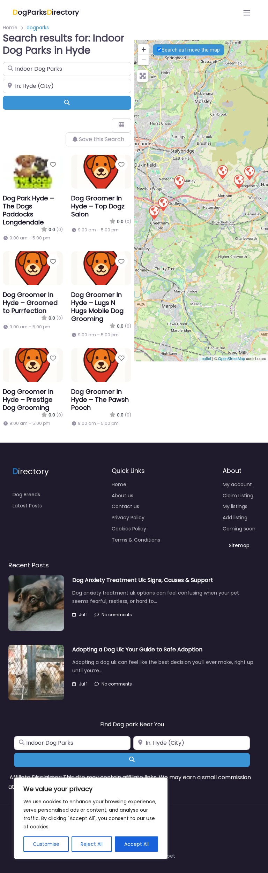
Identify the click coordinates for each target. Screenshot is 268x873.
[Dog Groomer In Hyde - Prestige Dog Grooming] (249, 172)
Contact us (125, 506)
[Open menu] (246, 13)
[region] (91, 818)
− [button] (143, 59)
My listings (235, 506)
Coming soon (239, 528)
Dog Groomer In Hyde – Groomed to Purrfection (30, 302)
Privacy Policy (128, 517)
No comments (117, 615)
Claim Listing (238, 495)
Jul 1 (83, 615)
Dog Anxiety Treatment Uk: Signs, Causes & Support (142, 580)
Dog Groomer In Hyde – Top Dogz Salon (98, 206)
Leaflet (205, 358)
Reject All (92, 844)
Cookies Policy (129, 528)
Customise (46, 844)
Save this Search (100, 139)
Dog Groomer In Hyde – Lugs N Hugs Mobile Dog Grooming (97, 306)
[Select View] (121, 125)
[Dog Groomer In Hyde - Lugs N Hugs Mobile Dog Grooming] (154, 212)
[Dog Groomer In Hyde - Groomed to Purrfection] (179, 182)
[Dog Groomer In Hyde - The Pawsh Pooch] (238, 181)
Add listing (235, 517)
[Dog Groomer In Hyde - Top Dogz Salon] (163, 204)
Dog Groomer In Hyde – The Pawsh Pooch (100, 399)
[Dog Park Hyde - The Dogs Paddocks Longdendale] (222, 172)
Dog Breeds (26, 494)
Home (10, 27)
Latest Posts (27, 505)
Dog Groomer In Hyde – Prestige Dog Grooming (28, 399)
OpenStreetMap (231, 358)
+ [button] (143, 49)
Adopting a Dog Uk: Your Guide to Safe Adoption (137, 649)
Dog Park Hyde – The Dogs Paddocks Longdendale (28, 210)
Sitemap (239, 545)
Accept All (136, 844)
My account (237, 484)
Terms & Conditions (136, 539)
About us (122, 495)
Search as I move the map (191, 50)
